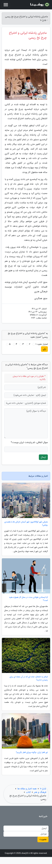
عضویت (43, 839)
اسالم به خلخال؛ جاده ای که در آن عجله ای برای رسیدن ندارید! (29, 678)
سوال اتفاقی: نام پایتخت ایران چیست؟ (29, 442)
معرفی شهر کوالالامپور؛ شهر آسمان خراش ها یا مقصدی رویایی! (26, 523)
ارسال (43, 457)
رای (44, 349)
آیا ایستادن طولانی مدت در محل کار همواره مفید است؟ (28, 599)
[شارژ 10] (39, 4)
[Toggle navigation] (6, 5)
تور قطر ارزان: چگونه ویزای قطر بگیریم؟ (32, 752)
